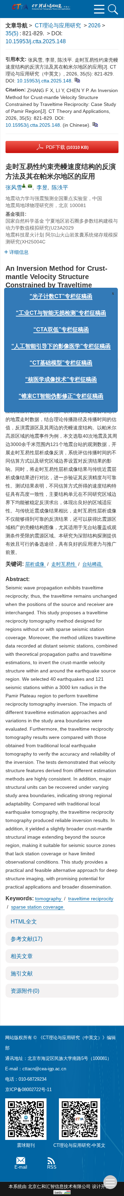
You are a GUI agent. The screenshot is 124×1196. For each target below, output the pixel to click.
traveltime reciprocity (90, 898)
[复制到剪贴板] (77, 79)
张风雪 (14, 187)
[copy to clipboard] (95, 124)
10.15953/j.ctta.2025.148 (36, 41)
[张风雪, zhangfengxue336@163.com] (23, 186)
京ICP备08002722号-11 (28, 1089)
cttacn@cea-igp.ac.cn (44, 1068)
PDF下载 (67, 147)
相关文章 (22, 956)
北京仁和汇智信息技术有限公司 (59, 1186)
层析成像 (35, 564)
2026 (94, 25)
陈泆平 (60, 187)
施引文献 (22, 973)
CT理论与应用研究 (58, 25)
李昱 (42, 187)
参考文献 (26, 939)
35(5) (13, 33)
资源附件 (25, 991)
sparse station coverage (38, 907)
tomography (49, 898)
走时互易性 (64, 564)
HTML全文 (24, 922)
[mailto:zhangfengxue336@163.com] (30, 186)
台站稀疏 (92, 564)
